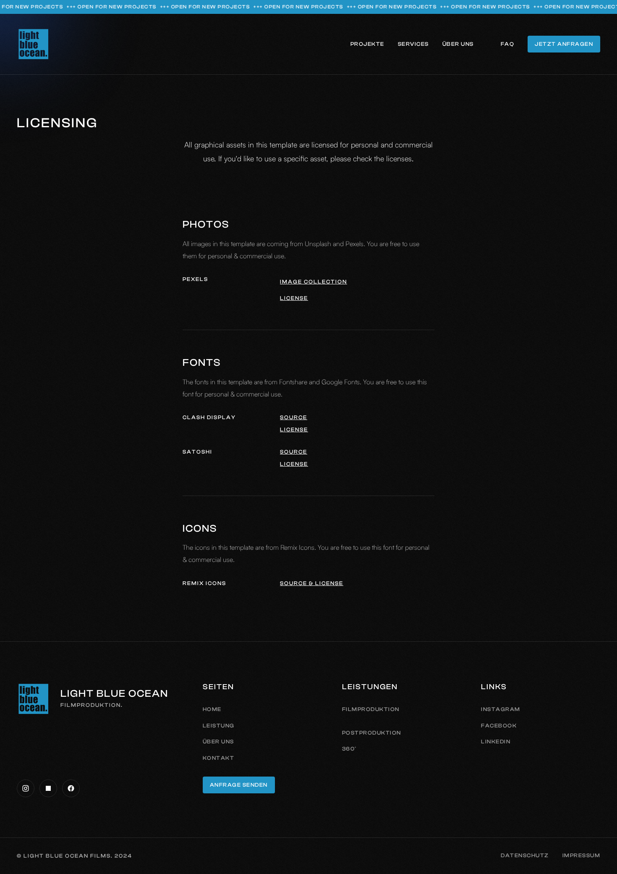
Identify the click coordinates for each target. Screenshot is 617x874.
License (294, 298)
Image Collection (313, 281)
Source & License (311, 583)
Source (293, 417)
